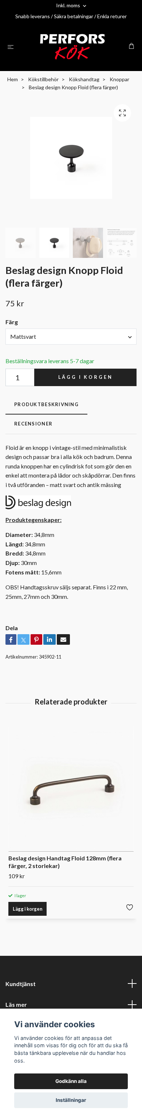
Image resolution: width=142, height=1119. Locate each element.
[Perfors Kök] (72, 46)
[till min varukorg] (131, 46)
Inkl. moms (68, 5)
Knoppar (119, 79)
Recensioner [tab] (33, 424)
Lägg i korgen (85, 377)
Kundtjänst (20, 983)
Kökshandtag (84, 79)
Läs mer (16, 1004)
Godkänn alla (71, 1081)
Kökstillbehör (43, 79)
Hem (12, 79)
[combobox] (71, 337)
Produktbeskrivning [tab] (46, 404)
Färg (11, 321)
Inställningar (71, 1100)
